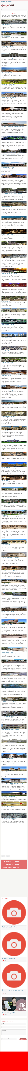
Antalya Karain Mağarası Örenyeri (9, 273)
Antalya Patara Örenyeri (6, 337)
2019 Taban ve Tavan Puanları (11, 864)
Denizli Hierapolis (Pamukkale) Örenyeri (10, 677)
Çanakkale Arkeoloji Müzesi (7, 596)
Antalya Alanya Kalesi (6, 221)
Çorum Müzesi (4, 663)
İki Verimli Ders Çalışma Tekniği (8, 1013)
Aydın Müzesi (4, 480)
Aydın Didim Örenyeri (6, 457)
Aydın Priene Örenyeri (6, 492)
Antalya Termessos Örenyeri (8, 416)
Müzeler (7, 856)
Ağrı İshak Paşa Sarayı (6, 72)
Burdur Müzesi (4, 515)
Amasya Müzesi (5, 141)
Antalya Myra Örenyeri (6, 301)
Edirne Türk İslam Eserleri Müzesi (9, 744)
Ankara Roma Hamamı (6, 206)
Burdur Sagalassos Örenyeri (8, 529)
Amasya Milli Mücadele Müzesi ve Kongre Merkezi (12, 126)
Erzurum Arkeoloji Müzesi (7, 758)
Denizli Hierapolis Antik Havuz (8, 688)
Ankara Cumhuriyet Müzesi (7, 167)
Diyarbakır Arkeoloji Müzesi (7, 716)
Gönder (23, 1039)
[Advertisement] (14, 838)
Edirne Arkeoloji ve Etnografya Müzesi (10, 729)
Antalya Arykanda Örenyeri (7, 245)
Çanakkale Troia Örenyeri (7, 624)
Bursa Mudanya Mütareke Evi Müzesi (10, 557)
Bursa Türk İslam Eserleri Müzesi (9, 570)
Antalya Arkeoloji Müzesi (7, 234)
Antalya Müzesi (5, 288)
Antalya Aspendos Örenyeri (7, 259)
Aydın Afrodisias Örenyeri (7, 444)
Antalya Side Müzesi (6, 375)
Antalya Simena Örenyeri (7, 404)
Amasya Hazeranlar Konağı (7, 111)
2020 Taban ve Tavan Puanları (11, 861)
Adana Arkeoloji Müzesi (6, 24)
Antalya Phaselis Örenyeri (7, 362)
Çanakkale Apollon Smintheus (8, 583)
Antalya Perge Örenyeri (6, 350)
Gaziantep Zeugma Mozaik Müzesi (9, 818)
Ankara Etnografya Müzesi (7, 178)
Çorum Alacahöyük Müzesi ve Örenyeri (10, 639)
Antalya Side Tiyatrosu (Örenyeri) (9, 390)
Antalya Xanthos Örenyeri (7, 430)
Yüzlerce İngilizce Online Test (11, 867)
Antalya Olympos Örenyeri (7, 324)
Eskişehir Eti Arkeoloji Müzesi (8, 796)
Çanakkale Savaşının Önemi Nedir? (9, 927)
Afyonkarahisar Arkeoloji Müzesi (8, 58)
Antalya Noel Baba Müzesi (7, 312)
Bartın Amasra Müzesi (6, 503)
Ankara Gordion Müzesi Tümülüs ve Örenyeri (11, 193)
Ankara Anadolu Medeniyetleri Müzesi (10, 154)
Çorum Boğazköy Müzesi (7, 652)
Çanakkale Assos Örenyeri (7, 611)
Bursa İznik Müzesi (5, 544)
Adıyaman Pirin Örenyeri (7, 46)
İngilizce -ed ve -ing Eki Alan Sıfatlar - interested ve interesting (13, 991)
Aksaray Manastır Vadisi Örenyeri (9, 97)
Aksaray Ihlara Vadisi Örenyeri (8, 84)
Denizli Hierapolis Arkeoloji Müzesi (9, 701)
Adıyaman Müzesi (5, 36)
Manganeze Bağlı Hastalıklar (8, 958)
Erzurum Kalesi (4, 771)
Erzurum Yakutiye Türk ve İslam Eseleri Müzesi (12, 783)
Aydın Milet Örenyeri (6, 467)
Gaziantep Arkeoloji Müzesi (7, 806)
